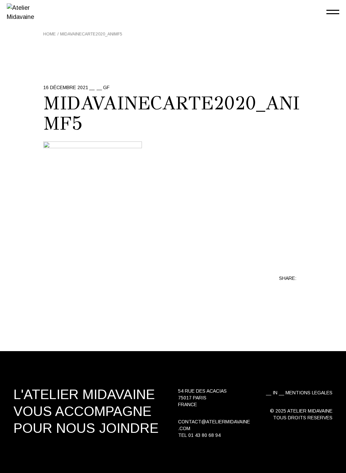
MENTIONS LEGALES (309, 392)
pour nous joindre (86, 428)
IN (275, 392)
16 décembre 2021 (65, 87)
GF (106, 87)
